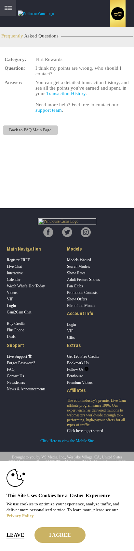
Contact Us (15, 376)
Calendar (13, 279)
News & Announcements (26, 389)
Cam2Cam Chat (19, 312)
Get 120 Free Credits (83, 356)
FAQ (11, 369)
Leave (15, 535)
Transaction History (66, 93)
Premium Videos (80, 382)
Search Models (78, 266)
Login (11, 305)
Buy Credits (16, 323)
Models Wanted (79, 260)
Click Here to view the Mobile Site (67, 441)
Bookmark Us (78, 363)
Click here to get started (85, 430)
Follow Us (76, 369)
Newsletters (16, 382)
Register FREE (18, 260)
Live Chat (14, 266)
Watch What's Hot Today (26, 286)
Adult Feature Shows (83, 279)
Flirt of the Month (81, 305)
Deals (11, 336)
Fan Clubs (75, 286)
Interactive (15, 273)
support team (48, 110)
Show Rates (76, 273)
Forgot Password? (21, 363)
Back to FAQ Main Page (30, 130)
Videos (12, 292)
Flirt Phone (15, 330)
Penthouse (75, 376)
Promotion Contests (82, 292)
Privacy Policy (20, 515)
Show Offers (77, 299)
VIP (10, 299)
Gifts (71, 337)
